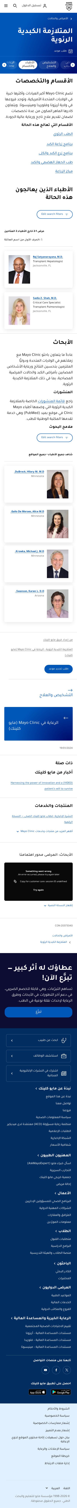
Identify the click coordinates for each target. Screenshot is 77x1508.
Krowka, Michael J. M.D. (29, 551)
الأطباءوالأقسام (28, 64)
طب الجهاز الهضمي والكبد (52, 163)
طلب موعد (60, 51)
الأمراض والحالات (58, 18)
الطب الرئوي (63, 134)
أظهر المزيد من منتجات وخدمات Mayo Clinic (47, 831)
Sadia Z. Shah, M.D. (45, 298)
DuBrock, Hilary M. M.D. (29, 472)
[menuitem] (49, 65)
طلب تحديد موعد (58, 669)
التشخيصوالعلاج (49, 64)
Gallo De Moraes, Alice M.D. (27, 511)
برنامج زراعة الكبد (60, 145)
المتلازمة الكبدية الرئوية (53, 942)
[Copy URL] (15, 882)
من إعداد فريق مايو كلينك (58, 640)
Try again (38, 890)
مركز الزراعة (64, 172)
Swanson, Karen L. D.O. (29, 591)
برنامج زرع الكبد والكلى (56, 154)
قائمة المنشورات (51, 402)
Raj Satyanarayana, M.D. (48, 257)
